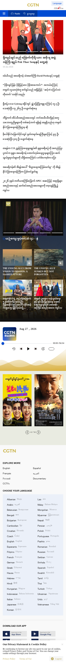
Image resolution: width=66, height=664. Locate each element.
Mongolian (47, 509)
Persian (45, 525)
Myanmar (48, 515)
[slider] (2, 343)
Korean (14, 609)
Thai (42, 583)
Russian (46, 551)
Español (37, 468)
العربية (36, 473)
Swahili (46, 572)
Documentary (39, 478)
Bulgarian (17, 520)
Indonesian (20, 593)
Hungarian (16, 588)
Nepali (43, 520)
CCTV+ (6, 483)
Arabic (13, 504)
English (6, 468)
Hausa (13, 572)
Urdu (42, 599)
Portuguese (48, 536)
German (15, 562)
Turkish (45, 588)
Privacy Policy (9, 659)
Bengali (13, 515)
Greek (14, 567)
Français (7, 473)
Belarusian (17, 509)
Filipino (14, 551)
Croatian (15, 530)
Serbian (45, 557)
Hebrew (14, 578)
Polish (44, 530)
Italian (14, 599)
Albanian (14, 499)
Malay (47, 504)
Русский (6, 478)
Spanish (46, 567)
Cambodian (14, 525)
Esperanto (17, 546)
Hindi (12, 583)
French (14, 557)
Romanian (47, 546)
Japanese (15, 604)
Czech (13, 536)
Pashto (44, 541)
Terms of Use (25, 659)
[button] (20, 51)
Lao (41, 499)
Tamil (43, 578)
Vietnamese (48, 604)
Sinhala (44, 562)
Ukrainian (48, 593)
